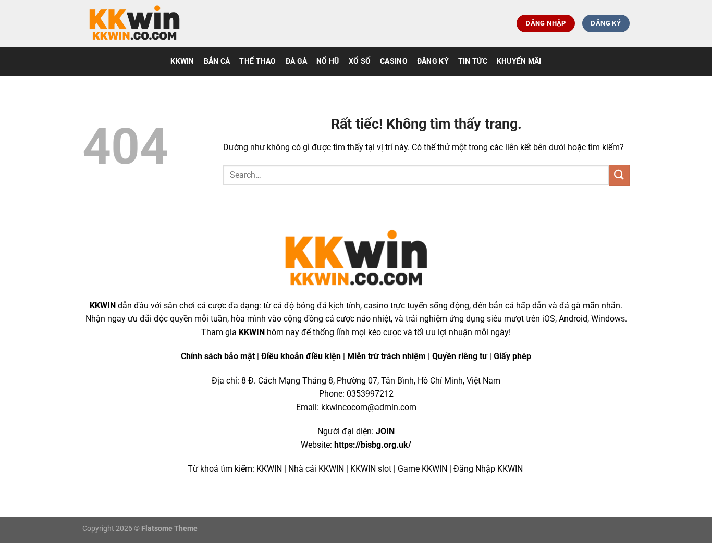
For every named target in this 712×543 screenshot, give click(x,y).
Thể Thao (257, 61)
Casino (394, 61)
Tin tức (472, 61)
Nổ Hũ (327, 61)
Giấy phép (512, 356)
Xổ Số (360, 61)
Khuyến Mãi (519, 61)
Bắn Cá (217, 61)
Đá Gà (296, 61)
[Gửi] (619, 175)
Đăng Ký (433, 61)
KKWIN (182, 61)
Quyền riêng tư (459, 356)
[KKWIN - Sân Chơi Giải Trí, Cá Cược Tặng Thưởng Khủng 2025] (134, 24)
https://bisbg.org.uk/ (372, 445)
